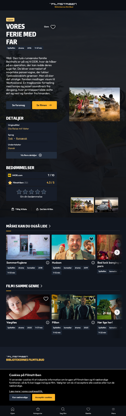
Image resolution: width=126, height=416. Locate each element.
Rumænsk (21, 138)
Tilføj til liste (21, 209)
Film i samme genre (22, 286)
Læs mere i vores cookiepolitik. (26, 391)
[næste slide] (117, 252)
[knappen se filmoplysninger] (47, 262)
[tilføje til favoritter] (53, 27)
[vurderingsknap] (18, 191)
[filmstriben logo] (63, 5)
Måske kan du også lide (26, 226)
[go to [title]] (28, 247)
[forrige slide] (9, 252)
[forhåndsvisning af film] (82, 205)
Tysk (10, 138)
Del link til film (46, 209)
